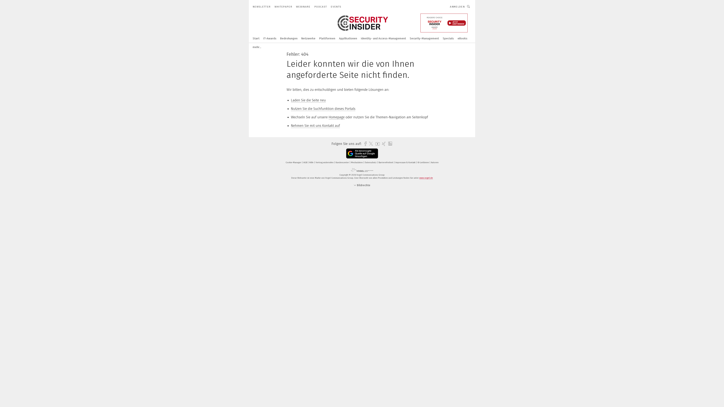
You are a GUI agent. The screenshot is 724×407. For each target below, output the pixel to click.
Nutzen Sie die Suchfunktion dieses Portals (323, 109)
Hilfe (311, 162)
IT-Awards (269, 38)
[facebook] (365, 144)
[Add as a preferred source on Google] (362, 153)
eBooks (462, 38)
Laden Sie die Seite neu (308, 100)
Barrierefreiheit (386, 162)
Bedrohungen (289, 38)
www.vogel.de (426, 178)
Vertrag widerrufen (325, 162)
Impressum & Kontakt (405, 162)
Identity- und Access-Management (383, 38)
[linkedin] (389, 143)
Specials (448, 38)
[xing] (383, 144)
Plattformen (327, 38)
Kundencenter (343, 162)
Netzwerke (308, 38)
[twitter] (370, 143)
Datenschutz (371, 162)
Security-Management (424, 38)
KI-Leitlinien (423, 162)
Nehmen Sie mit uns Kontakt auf (315, 126)
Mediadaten (357, 162)
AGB (305, 162)
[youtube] (377, 144)
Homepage (337, 117)
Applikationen (348, 38)
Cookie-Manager (294, 162)
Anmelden (457, 6)
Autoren (435, 162)
